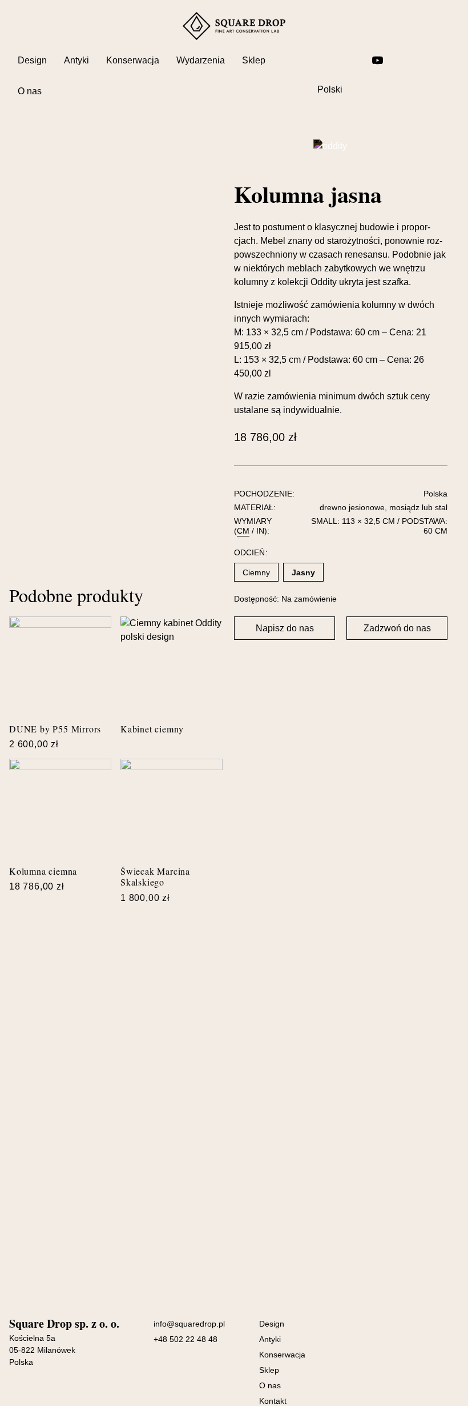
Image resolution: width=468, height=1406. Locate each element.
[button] (284, 627)
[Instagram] (349, 60)
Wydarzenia (200, 60)
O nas (30, 91)
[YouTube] (377, 60)
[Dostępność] (405, 60)
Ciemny (256, 572)
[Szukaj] (322, 60)
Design (32, 60)
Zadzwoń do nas (397, 628)
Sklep (253, 60)
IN (260, 530)
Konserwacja (132, 60)
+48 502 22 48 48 (185, 1339)
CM (243, 530)
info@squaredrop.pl (189, 1323)
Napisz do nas (285, 628)
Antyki (76, 60)
